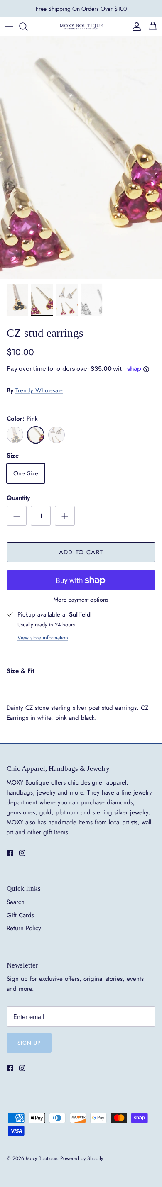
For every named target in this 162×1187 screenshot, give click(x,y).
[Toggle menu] (9, 26)
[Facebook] (10, 853)
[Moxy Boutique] (81, 26)
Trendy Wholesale (39, 390)
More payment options (81, 599)
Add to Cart (81, 552)
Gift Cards (20, 915)
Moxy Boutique (41, 1158)
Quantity (18, 498)
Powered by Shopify (81, 1158)
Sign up (29, 1043)
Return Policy (24, 928)
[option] (81, 157)
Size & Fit (20, 670)
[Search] (27, 26)
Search (16, 902)
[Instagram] (22, 853)
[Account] (134, 26)
